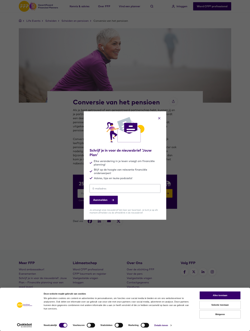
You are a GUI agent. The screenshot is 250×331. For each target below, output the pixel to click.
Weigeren (220, 314)
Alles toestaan (220, 295)
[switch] (91, 325)
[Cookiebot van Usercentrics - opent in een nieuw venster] (24, 325)
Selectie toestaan (220, 305)
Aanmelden (100, 200)
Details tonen (161, 325)
